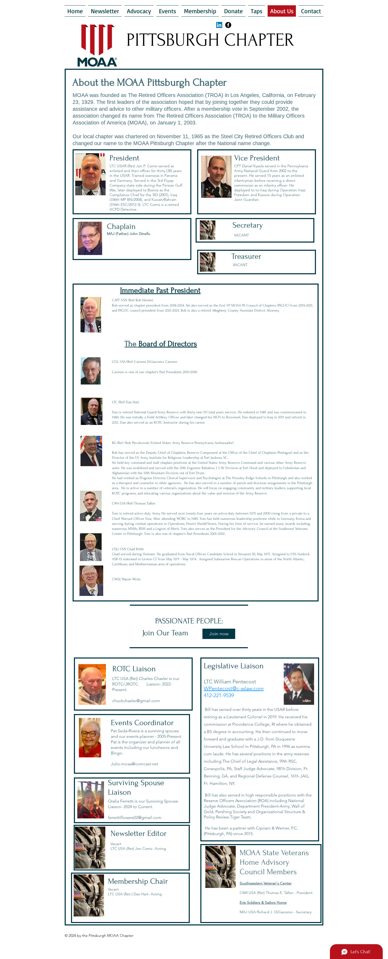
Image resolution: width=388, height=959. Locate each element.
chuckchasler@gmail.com (136, 700)
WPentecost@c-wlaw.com (234, 688)
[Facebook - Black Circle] (228, 25)
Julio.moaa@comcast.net (134, 763)
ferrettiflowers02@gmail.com (135, 817)
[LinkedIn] (219, 25)
